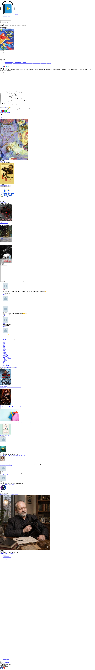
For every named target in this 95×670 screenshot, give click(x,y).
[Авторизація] (7, 22)
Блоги (4, 19)
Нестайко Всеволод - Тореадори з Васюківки (8, 445)
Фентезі (4, 349)
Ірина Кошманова (35, 63)
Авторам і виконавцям (7, 557)
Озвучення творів (6, 365)
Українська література (9, 62)
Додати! (2, 281)
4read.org (16, 14)
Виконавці (5, 17)
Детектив (4, 353)
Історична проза (6, 357)
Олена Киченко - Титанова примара (7, 474)
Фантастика (5, 354)
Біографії (4, 352)
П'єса (4, 361)
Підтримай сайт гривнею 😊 (5, 107)
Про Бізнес (5, 359)
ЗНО (3, 363)
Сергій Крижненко (42, 63)
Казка (4, 342)
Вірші (4, 343)
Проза (4, 347)
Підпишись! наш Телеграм (5, 112)
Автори (4, 18)
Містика (4, 350)
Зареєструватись (6, 659)
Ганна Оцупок (29, 63)
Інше (3, 362)
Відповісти (5, 294)
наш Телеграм (14, 367)
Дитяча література (17, 62)
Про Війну (5, 360)
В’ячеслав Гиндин (8, 63)
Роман (4, 344)
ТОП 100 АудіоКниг (6, 16)
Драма (4, 346)
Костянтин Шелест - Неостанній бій (7, 553)
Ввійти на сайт (3, 665)
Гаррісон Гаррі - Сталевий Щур (6, 465)
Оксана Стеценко (22, 63)
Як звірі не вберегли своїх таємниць (7, 484)
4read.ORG (2, 339)
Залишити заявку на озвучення (6, 367)
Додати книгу (5, 364)
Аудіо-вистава (5, 356)
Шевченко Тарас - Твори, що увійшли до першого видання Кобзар (12, 455)
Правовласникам (6, 556)
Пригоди (4, 351)
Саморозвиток (5, 355)
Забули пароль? (6, 662)
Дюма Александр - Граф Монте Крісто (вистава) (9, 494)
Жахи (4, 345)
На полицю (2, 28)
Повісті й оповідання (7, 358)
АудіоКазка (24, 62)
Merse (4, 323)
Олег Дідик (49, 63)
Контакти (4, 555)
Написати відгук (3, 265)
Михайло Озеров (16, 63)
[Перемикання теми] (0, 22)
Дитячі (4, 348)
